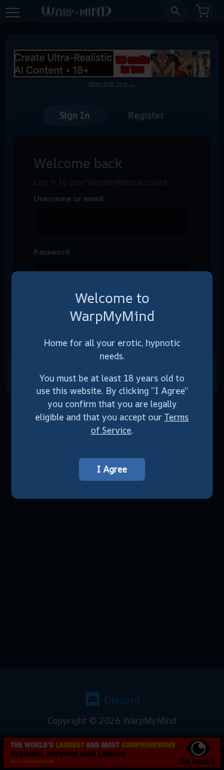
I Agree (112, 469)
